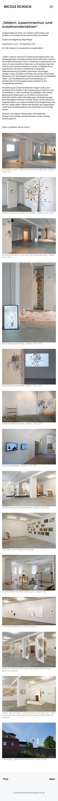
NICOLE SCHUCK (18, 6)
